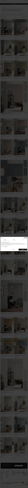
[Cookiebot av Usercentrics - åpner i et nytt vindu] (24, 237)
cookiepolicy (5, 246)
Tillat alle (23, 249)
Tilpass (13, 249)
